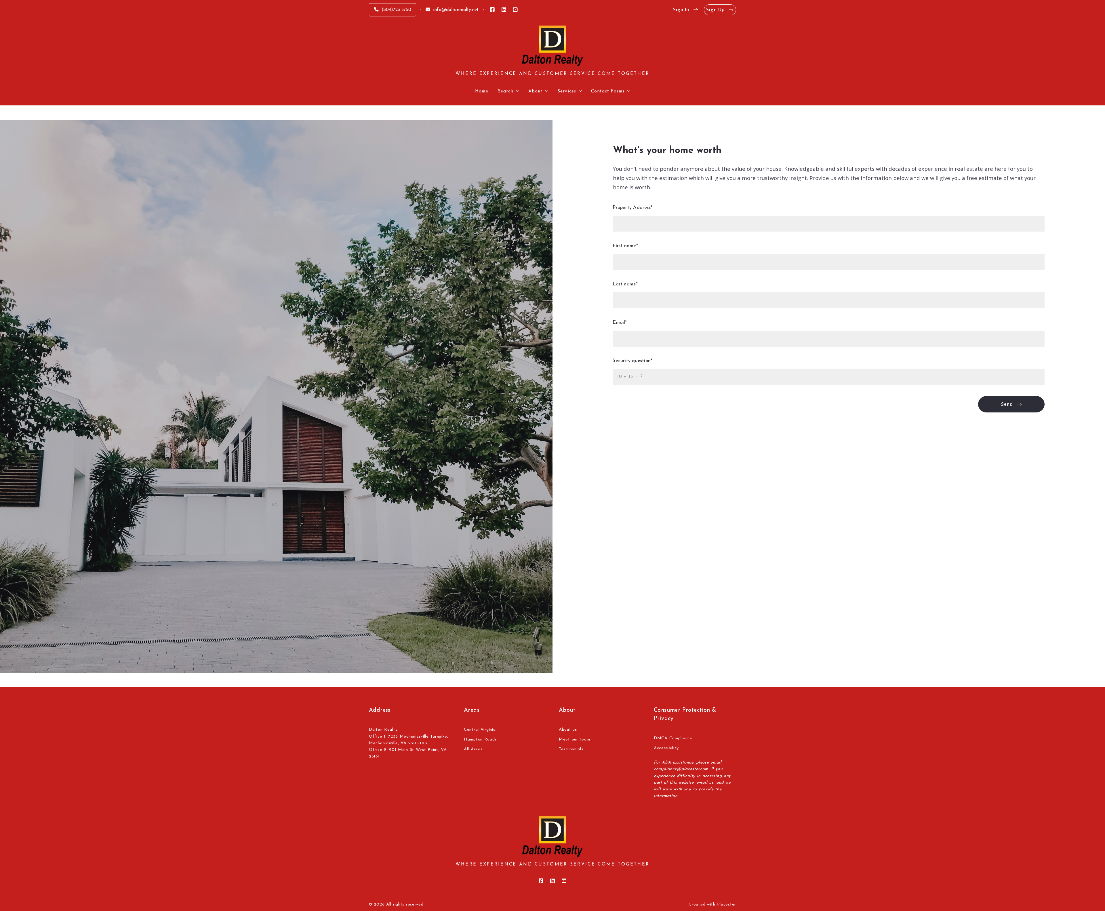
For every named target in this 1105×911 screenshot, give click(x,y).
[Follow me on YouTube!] (515, 9)
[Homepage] (552, 46)
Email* (620, 322)
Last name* (625, 284)
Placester (726, 904)
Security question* (633, 361)
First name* (625, 246)
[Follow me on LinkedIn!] (503, 9)
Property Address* (633, 207)
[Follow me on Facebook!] (492, 9)
